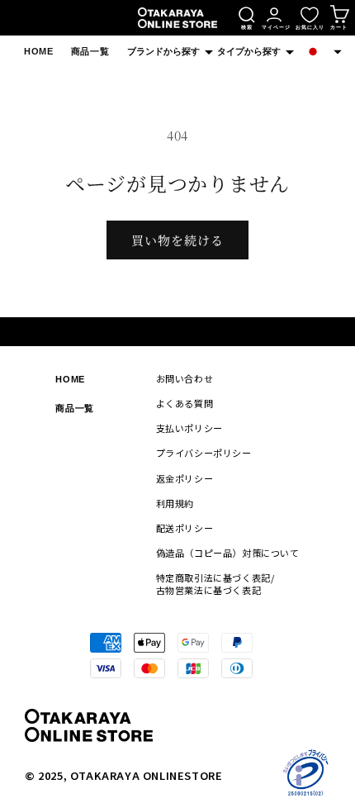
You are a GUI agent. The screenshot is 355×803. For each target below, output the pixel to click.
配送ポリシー (185, 528)
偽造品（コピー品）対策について (228, 552)
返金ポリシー (185, 478)
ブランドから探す (163, 51)
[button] (323, 52)
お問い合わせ (185, 378)
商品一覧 (90, 51)
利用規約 (175, 503)
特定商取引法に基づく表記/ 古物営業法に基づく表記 (215, 583)
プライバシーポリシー (204, 452)
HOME (38, 51)
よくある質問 (185, 403)
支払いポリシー (189, 428)
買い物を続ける (177, 240)
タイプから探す (249, 51)
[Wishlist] (310, 15)
